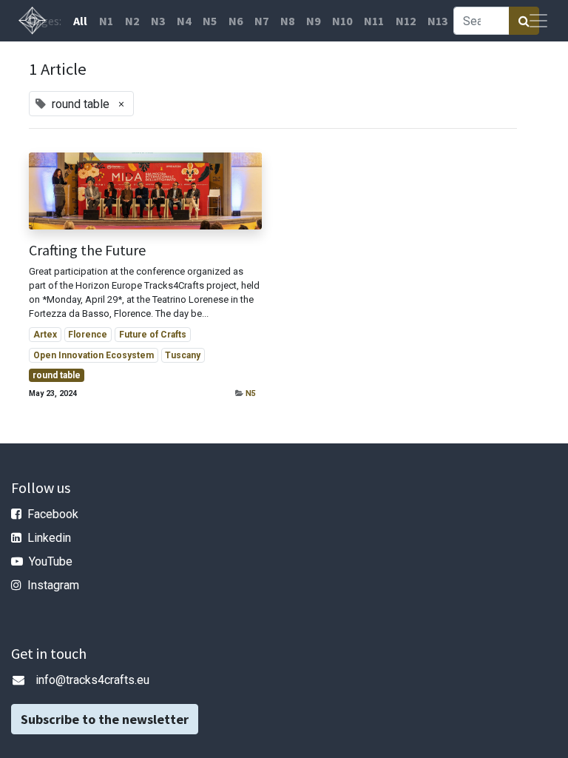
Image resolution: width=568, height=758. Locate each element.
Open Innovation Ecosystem (93, 355)
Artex (45, 334)
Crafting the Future (87, 250)
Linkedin (49, 538)
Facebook (52, 514)
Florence (87, 334)
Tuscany (182, 355)
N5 (251, 393)
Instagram (53, 585)
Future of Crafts (152, 334)
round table (57, 375)
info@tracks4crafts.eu (92, 680)
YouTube (50, 561)
